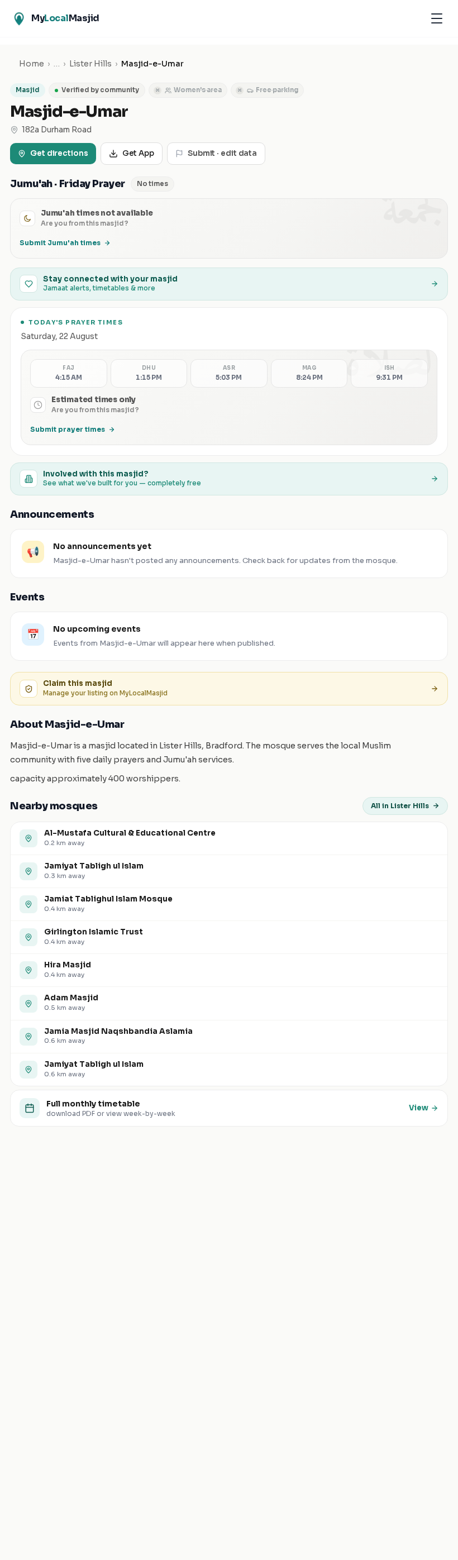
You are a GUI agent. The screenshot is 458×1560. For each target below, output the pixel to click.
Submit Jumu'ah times (60, 242)
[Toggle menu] (437, 18)
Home (31, 64)
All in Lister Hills (400, 806)
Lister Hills (90, 64)
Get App (138, 153)
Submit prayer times (67, 429)
